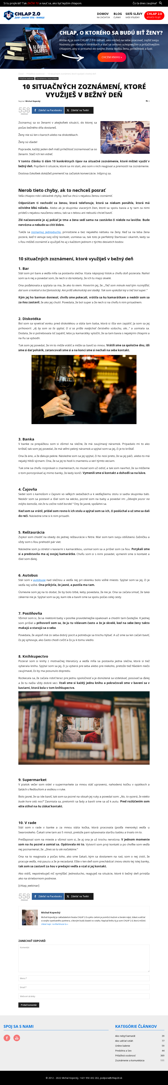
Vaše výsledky (134, 15)
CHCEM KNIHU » (112, 57)
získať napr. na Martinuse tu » (54, 924)
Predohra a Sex (123, 1050)
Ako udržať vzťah (124, 1040)
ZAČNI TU (33, 3)
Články (118, 15)
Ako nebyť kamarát (125, 1035)
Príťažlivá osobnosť (35, 73)
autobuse (39, 580)
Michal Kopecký (32, 101)
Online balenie (122, 1045)
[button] (160, 3)
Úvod (20, 73)
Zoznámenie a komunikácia (47, 78)
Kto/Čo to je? (154, 15)
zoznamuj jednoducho (46, 232)
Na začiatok (103, 15)
